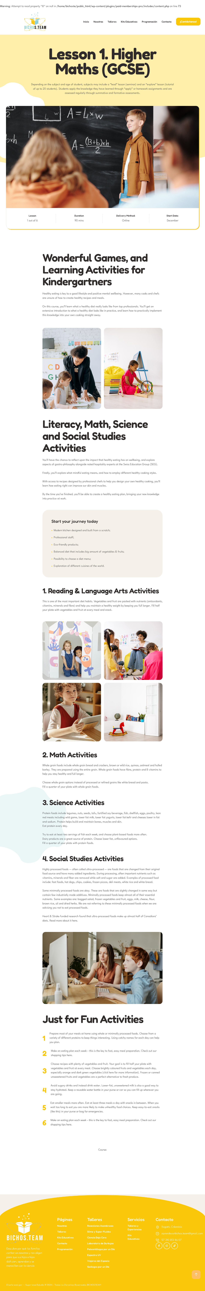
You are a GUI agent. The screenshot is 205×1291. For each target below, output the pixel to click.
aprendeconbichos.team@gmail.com (182, 1233)
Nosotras (98, 21)
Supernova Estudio (34, 1284)
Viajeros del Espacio (98, 1260)
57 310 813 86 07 (171, 1240)
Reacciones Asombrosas (100, 1225)
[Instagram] (166, 1245)
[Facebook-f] (159, 1245)
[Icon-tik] (174, 1245)
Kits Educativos (129, 21)
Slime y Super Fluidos (99, 1231)
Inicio (86, 21)
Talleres (112, 21)
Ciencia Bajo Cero (96, 1237)
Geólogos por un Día (98, 1266)
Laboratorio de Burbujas (100, 1243)
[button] (188, 22)
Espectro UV (94, 1254)
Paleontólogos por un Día (101, 1249)
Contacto (167, 21)
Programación (149, 21)
